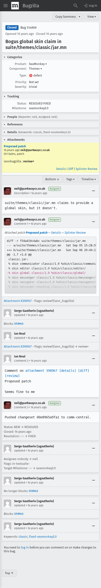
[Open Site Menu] (5, 5)
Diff (70, 169)
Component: (18, 68)
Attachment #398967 (18, 301)
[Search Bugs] (75, 5)
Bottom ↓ (52, 179)
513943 (18, 323)
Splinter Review (86, 169)
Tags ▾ (70, 179)
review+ (28, 161)
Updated (19, 315)
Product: (21, 64)
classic (23, 536)
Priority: (21, 82)
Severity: (21, 86)
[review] (12, 376)
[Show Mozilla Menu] (15, 5)
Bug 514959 (28, 28)
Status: (22, 103)
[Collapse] (93, 191)
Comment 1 (21, 223)
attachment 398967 (41, 370)
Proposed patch (15, 146)
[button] (90, 5)
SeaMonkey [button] (38, 64)
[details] (67, 370)
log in (25, 547)
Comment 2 (21, 360)
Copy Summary (65, 16)
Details (61, 169)
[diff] (83, 370)
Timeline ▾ (89, 179)
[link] (50, 265)
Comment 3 (21, 407)
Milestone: (19, 108)
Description (21, 193)
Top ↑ (9, 573)
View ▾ (91, 16)
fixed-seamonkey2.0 (43, 536)
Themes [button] (35, 68)
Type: (23, 75)
